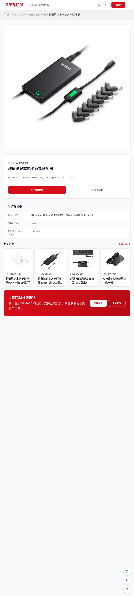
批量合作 (38, 189)
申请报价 (118, 4)
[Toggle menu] (128, 4)
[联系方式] (127, 580)
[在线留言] (127, 589)
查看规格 (98, 189)
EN (106, 5)
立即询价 (98, 303)
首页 (6, 14)
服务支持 (116, 303)
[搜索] (99, 5)
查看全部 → (124, 243)
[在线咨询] (127, 571)
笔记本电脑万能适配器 (33, 14)
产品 (14, 14)
